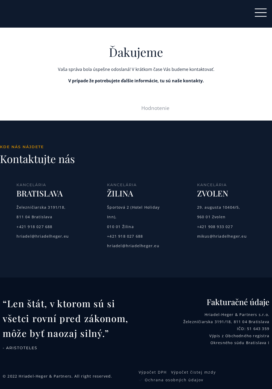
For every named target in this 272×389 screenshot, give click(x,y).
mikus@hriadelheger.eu (222, 236)
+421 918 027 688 (34, 226)
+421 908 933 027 (215, 226)
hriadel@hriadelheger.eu (42, 236)
